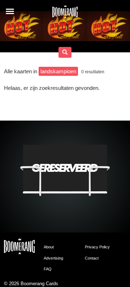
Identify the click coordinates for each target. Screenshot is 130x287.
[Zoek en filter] (65, 52)
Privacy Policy (97, 247)
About (49, 247)
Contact (92, 258)
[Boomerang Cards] (65, 14)
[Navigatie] (10, 11)
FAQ (48, 269)
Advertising (53, 258)
